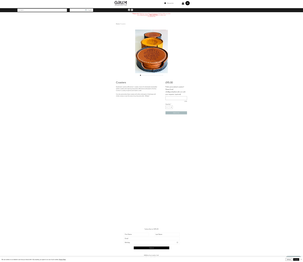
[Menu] (187, 3)
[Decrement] (167, 107)
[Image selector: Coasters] (140, 75)
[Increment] (171, 107)
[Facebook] (129, 10)
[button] (183, 3)
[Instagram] (132, 10)
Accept (296, 259)
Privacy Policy (62, 259)
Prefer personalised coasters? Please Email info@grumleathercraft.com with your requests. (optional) (175, 90)
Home (118, 24)
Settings (289, 259)
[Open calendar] (177, 242)
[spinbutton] (169, 107)
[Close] (301, 259)
